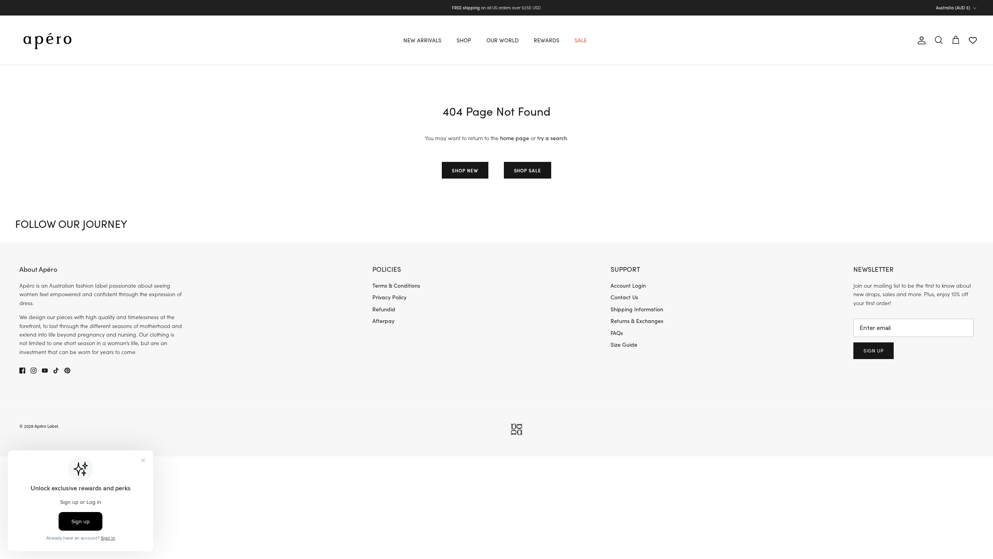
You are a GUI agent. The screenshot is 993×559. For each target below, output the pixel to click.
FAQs (617, 333)
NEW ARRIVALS (422, 40)
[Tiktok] (56, 370)
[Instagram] (33, 370)
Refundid (383, 309)
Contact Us (624, 297)
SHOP (464, 40)
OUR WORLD (502, 40)
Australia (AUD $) (953, 7)
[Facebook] (22, 370)
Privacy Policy (389, 297)
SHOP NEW (465, 170)
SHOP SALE (527, 170)
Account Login (628, 285)
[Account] (920, 40)
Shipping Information (637, 309)
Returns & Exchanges (637, 321)
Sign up (873, 350)
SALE (580, 40)
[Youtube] (45, 370)
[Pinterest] (67, 370)
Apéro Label (46, 426)
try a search (552, 138)
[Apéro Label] (48, 40)
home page (514, 138)
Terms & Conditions (396, 285)
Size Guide (624, 344)
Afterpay (383, 321)
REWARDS (546, 40)
